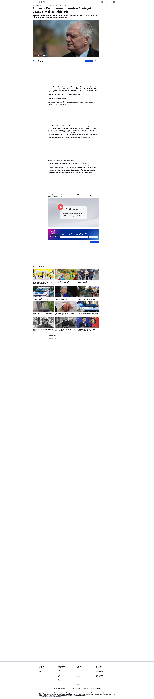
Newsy (78, 667)
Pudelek (40, 671)
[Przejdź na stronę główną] (40, 2)
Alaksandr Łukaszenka (100, 672)
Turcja (59, 670)
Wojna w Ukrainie (80, 674)
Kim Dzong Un (98, 667)
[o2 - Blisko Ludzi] (45, 2)
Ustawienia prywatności (96, 688)
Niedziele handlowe (80, 668)
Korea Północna (60, 667)
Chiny (78, 671)
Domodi (40, 667)
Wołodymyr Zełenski (99, 675)
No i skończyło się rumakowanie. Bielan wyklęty (67, 94)
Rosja (59, 671)
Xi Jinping (98, 674)
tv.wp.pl (40, 670)
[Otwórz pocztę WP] (102, 2)
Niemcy (59, 678)
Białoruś (59, 679)
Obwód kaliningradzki (80, 670)
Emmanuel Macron (99, 671)
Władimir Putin (98, 670)
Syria (59, 674)
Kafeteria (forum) (42, 668)
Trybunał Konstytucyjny (81, 672)
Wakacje (78, 676)
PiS (90, 130)
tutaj (61, 696)
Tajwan (59, 675)
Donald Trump (98, 668)
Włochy (59, 672)
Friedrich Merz (98, 676)
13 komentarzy (89, 60)
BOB (36, 60)
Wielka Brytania (60, 680)
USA (58, 676)
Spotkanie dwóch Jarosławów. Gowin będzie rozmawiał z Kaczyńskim (73, 126)
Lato (78, 675)
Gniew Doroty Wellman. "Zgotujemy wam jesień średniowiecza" (71, 163)
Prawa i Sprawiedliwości (77, 87)
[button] (105, 2)
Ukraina (59, 668)
